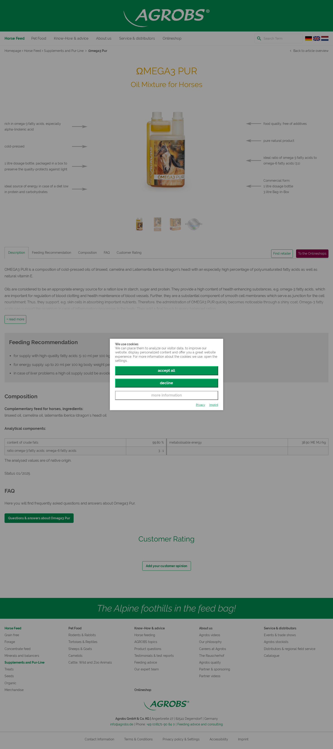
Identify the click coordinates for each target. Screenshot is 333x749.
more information (166, 395)
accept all (166, 370)
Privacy (200, 404)
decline (166, 383)
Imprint (213, 404)
